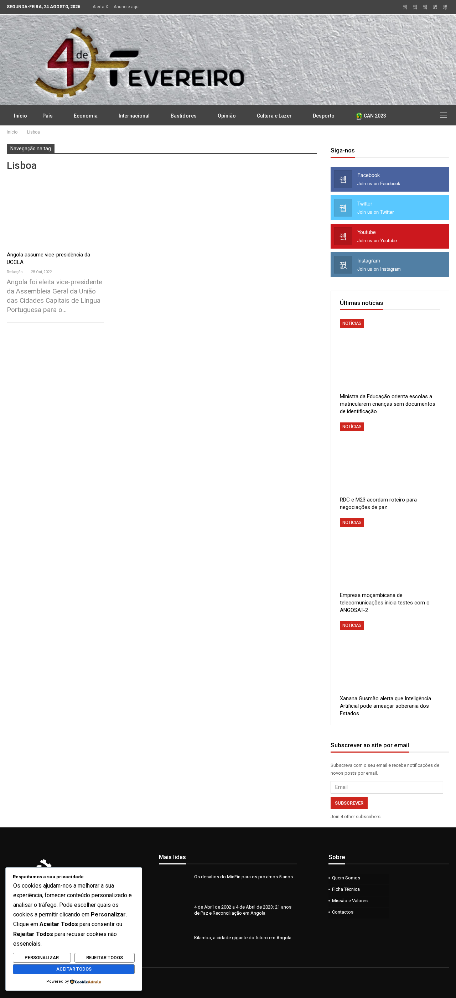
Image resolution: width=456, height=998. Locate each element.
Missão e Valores (350, 900)
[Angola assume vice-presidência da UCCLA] (55, 218)
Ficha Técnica (346, 889)
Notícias (351, 323)
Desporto (324, 116)
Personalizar (42, 957)
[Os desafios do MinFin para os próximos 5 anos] (174, 885)
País (47, 116)
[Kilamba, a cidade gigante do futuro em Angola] (174, 946)
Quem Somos (346, 877)
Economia (86, 116)
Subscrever (349, 803)
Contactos (342, 912)
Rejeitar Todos (104, 957)
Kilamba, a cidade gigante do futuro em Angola (242, 937)
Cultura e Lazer (274, 116)
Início (20, 116)
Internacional (134, 116)
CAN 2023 (374, 116)
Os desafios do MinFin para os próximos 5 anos (243, 876)
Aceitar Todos (74, 969)
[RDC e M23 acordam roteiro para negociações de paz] (390, 457)
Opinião (227, 116)
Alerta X (100, 6)
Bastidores (184, 116)
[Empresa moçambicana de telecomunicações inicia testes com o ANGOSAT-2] (390, 553)
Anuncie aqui (127, 6)
